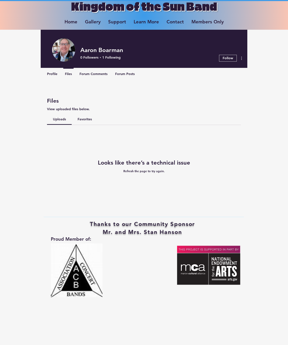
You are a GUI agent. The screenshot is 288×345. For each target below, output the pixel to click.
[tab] (59, 119)
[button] (92, 20)
